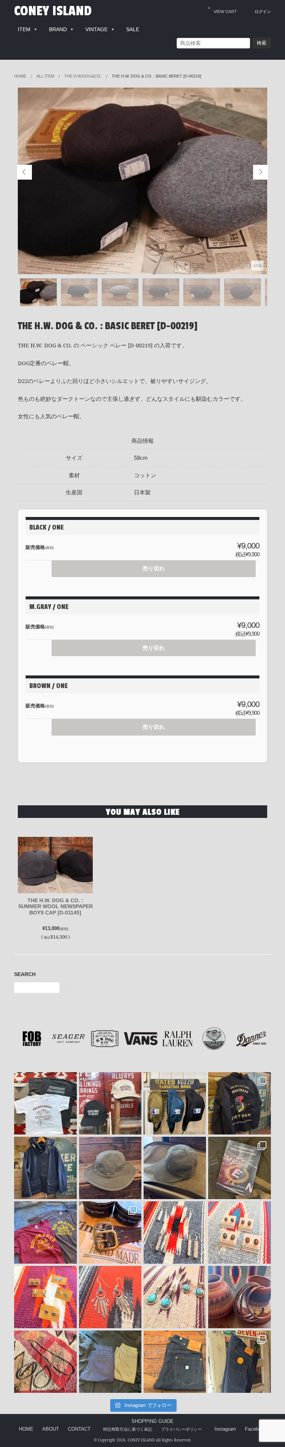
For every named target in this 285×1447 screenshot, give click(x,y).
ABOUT (50, 1429)
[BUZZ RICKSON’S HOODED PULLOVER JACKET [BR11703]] (45, 1168)
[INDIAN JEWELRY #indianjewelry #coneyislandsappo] (175, 1232)
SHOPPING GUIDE (152, 1421)
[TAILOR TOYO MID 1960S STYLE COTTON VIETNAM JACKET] (239, 1103)
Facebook (255, 1429)
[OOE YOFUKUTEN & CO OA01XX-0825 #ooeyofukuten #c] (175, 1361)
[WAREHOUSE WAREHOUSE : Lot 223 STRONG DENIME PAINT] (239, 1361)
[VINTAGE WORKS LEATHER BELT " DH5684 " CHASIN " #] (110, 1232)
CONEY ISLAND (53, 11)
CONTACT (79, 1429)
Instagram (225, 1429)
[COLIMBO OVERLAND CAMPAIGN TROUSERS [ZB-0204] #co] (110, 1361)
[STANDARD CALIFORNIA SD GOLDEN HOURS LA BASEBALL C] (110, 1103)
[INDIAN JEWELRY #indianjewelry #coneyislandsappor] (45, 1297)
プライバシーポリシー (181, 1429)
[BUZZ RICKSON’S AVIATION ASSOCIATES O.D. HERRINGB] (110, 1168)
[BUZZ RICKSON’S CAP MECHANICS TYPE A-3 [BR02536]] (175, 1168)
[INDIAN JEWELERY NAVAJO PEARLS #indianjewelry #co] (45, 1361)
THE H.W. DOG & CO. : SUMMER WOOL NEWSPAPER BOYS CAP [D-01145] (55, 906)
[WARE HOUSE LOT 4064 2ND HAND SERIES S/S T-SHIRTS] (45, 1232)
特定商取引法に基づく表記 (127, 1429)
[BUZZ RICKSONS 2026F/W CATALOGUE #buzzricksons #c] (239, 1168)
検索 (261, 43)
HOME (26, 1429)
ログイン (263, 11)
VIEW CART (222, 10)
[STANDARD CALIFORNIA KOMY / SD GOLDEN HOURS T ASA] (45, 1103)
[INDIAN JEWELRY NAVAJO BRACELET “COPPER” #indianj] (239, 1297)
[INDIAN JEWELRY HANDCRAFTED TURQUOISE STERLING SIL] (110, 1297)
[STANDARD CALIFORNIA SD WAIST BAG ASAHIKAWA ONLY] (175, 1103)
